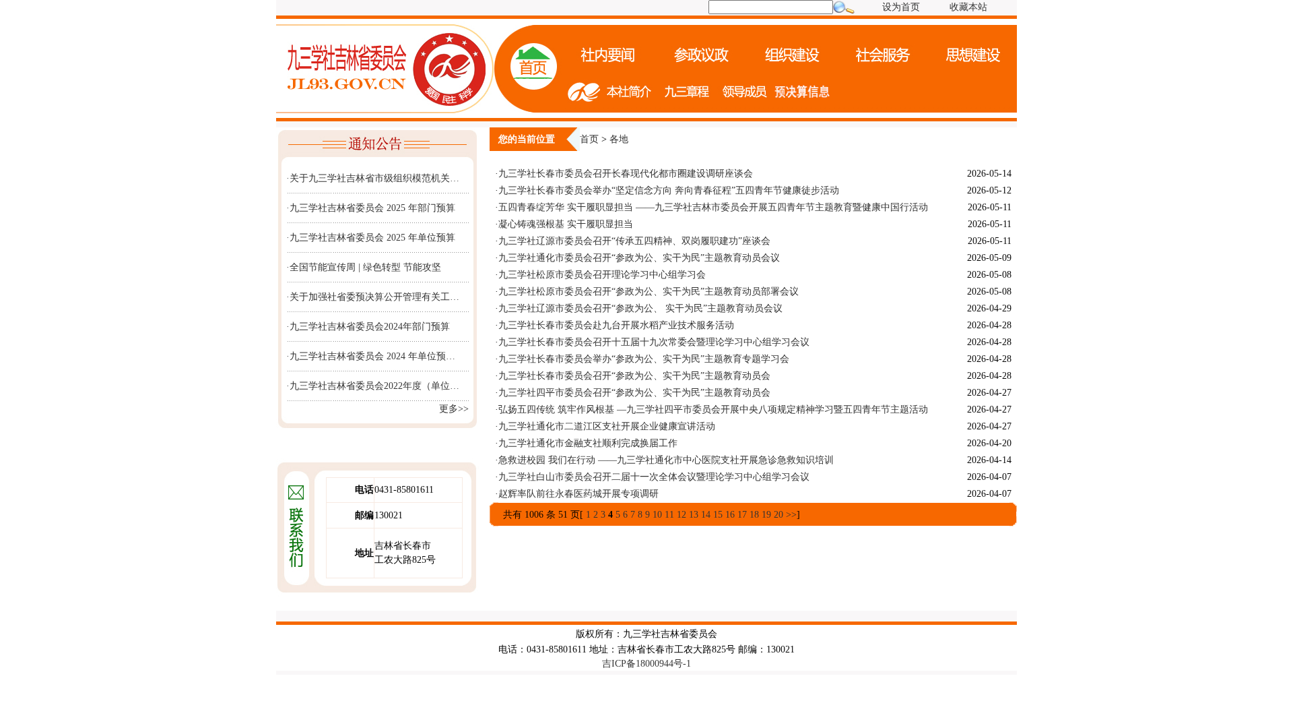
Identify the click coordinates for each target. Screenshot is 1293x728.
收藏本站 (968, 7)
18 (754, 515)
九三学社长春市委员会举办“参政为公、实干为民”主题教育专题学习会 (643, 359)
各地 (618, 139)
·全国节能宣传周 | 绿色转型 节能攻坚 (363, 267)
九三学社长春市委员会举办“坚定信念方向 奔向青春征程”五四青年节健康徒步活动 (668, 190)
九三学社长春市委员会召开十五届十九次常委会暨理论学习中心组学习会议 (653, 342)
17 (742, 515)
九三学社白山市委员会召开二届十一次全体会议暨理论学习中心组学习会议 (653, 477)
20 (778, 515)
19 (766, 515)
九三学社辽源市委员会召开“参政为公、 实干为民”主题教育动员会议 (640, 308)
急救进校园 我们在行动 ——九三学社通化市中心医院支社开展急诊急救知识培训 (666, 460)
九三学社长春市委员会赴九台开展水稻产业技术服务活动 (616, 325)
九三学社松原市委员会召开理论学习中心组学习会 (602, 275)
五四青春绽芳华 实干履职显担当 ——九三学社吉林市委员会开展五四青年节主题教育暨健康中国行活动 (713, 207)
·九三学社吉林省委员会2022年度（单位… (372, 386)
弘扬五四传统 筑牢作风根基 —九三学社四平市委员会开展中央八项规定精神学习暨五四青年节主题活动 (713, 409)
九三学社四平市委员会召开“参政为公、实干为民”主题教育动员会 (634, 393)
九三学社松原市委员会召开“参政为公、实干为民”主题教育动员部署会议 (648, 291)
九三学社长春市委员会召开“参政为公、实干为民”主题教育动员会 (634, 376)
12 (681, 515)
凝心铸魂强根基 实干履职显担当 (565, 224)
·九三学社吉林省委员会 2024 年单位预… (370, 356)
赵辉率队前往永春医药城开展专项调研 (578, 494)
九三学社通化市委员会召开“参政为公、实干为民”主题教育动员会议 (639, 258)
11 (669, 515)
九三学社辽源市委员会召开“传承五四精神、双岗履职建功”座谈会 (634, 241)
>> (791, 515)
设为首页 (901, 7)
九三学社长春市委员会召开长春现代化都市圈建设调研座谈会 (625, 174)
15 (718, 515)
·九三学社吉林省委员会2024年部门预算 (368, 327)
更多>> (454, 409)
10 (657, 515)
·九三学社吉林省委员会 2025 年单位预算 (370, 238)
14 (705, 515)
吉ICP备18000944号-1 (646, 664)
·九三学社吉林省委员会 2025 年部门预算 (370, 208)
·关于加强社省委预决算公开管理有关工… (372, 297)
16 (730, 515)
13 (693, 515)
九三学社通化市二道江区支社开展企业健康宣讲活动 (606, 426)
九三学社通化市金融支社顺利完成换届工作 (587, 443)
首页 (589, 139)
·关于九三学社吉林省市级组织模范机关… (372, 178)
